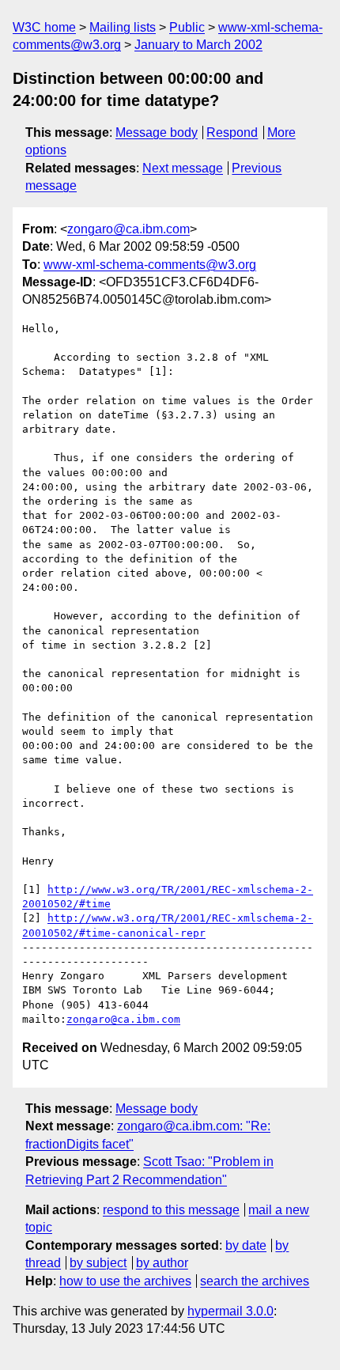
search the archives (254, 1281)
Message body (156, 132)
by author (162, 1263)
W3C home (44, 27)
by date (245, 1245)
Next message (182, 168)
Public (187, 27)
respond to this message (171, 1210)
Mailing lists (122, 27)
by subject (98, 1263)
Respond (232, 132)
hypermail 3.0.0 (230, 1311)
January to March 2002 (198, 44)
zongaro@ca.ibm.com (128, 229)
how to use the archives (125, 1281)
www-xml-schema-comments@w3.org (149, 264)
